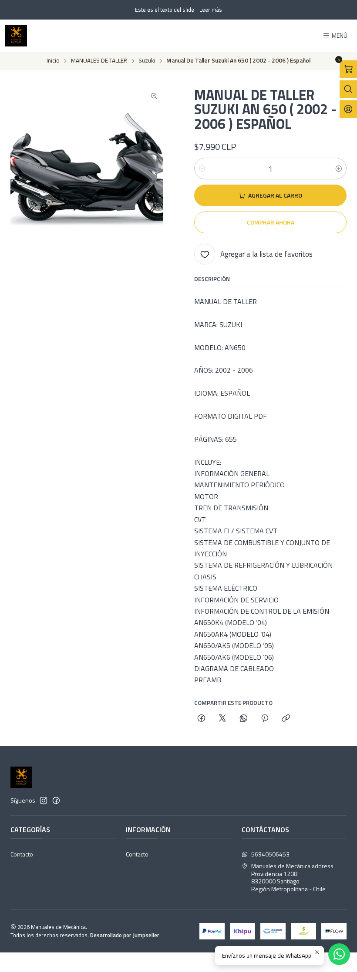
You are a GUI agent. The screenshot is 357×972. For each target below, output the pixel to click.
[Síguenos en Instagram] (43, 800)
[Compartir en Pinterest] (264, 719)
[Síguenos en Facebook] (56, 800)
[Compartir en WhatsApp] (243, 719)
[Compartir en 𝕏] (222, 719)
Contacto (21, 854)
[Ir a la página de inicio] (16, 35)
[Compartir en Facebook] (201, 719)
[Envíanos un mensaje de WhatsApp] (339, 954)
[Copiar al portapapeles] (286, 719)
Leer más (210, 9)
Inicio (53, 61)
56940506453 (270, 854)
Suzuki (146, 61)
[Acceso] (348, 109)
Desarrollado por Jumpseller (124, 935)
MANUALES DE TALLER (99, 61)
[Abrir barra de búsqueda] (348, 89)
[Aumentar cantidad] (338, 168)
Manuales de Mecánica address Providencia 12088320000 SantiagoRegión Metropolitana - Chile (292, 877)
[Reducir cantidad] (202, 168)
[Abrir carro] (348, 69)
